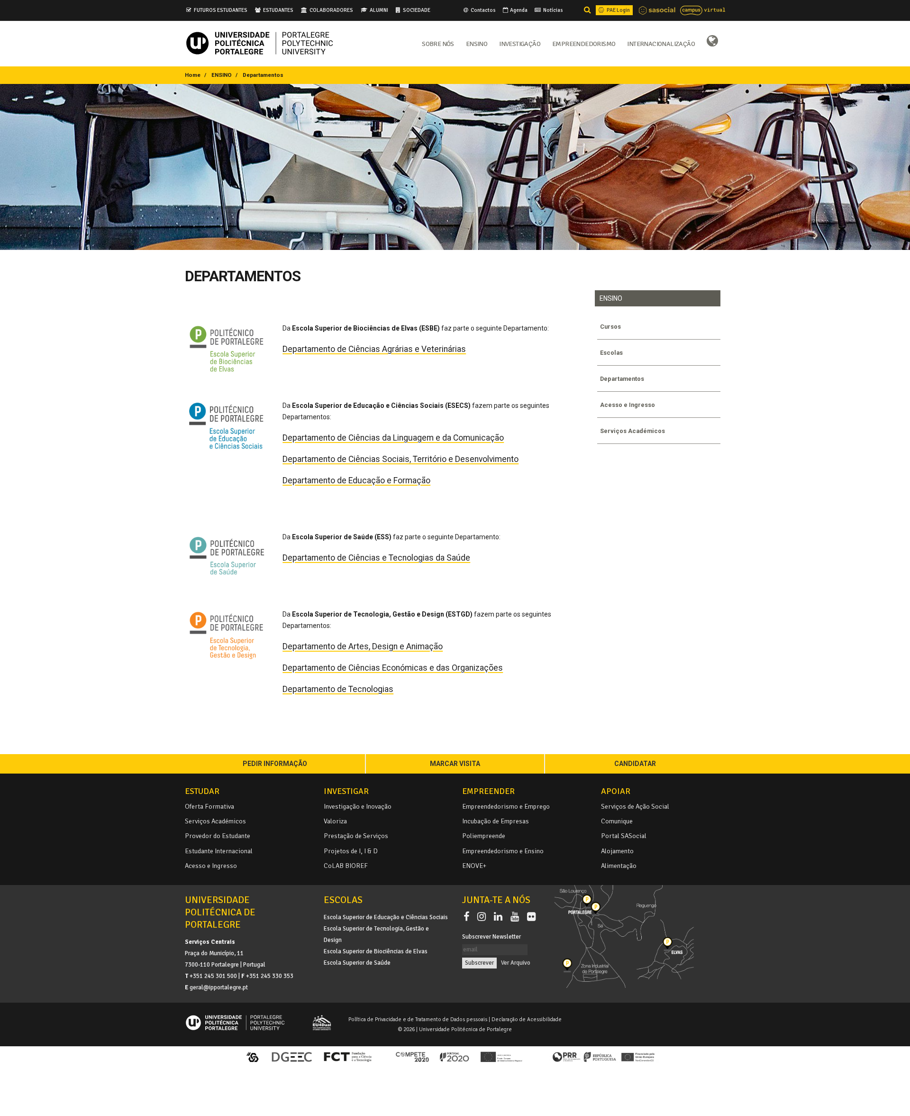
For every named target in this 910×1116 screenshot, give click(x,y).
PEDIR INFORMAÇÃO (275, 763)
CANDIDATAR (635, 763)
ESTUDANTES (278, 10)
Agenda (518, 10)
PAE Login (618, 10)
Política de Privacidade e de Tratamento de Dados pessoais (417, 1019)
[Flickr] (531, 917)
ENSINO (221, 75)
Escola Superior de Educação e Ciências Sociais (386, 917)
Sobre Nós (438, 43)
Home (192, 75)
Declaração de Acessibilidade (526, 1019)
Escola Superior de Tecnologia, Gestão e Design (376, 934)
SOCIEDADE (416, 10)
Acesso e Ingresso (627, 404)
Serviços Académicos (632, 430)
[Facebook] (468, 917)
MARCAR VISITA (455, 763)
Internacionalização (661, 43)
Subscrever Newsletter (491, 937)
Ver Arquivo (515, 963)
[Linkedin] (500, 917)
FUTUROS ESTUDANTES (220, 10)
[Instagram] (483, 917)
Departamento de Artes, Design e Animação (362, 646)
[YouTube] (516, 917)
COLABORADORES (331, 10)
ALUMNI (379, 10)
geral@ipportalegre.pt (219, 987)
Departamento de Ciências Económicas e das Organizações (392, 668)
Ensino (476, 43)
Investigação (519, 43)
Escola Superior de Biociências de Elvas (376, 951)
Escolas (611, 352)
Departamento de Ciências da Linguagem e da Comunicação (393, 438)
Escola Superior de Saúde (357, 963)
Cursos (610, 326)
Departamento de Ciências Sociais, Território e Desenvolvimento (400, 459)
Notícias (552, 10)
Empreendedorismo (583, 43)
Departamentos (622, 378)
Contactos (483, 10)
